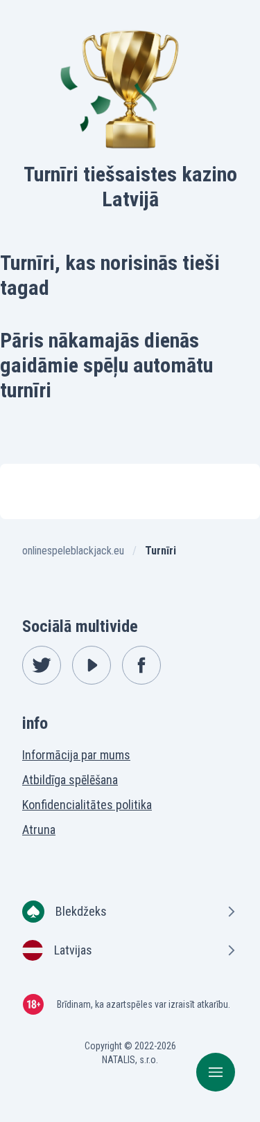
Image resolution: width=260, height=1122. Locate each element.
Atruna (38, 829)
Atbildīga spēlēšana (70, 779)
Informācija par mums (76, 755)
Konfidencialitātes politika (87, 804)
